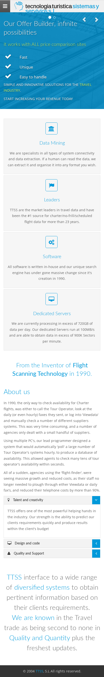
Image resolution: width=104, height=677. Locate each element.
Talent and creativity (27, 500)
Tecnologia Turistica (62, 7)
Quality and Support (28, 553)
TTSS (39, 671)
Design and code (27, 543)
